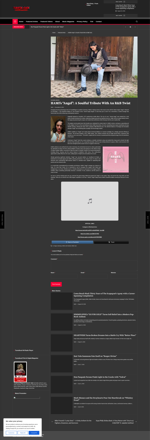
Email (83, 272)
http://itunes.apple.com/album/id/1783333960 (90, 237)
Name (53, 272)
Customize (11, 433)
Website (113, 272)
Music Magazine (68, 21)
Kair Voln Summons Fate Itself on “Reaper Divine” (95, 356)
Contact (99, 21)
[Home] (15, 21)
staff (52, 107)
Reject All (22, 433)
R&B (73, 246)
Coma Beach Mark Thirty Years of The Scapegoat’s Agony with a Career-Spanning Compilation (125, 6)
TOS (91, 21)
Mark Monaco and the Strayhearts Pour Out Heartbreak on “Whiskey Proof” (103, 399)
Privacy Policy (82, 21)
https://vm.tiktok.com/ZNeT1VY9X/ (90, 233)
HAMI (63, 246)
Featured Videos (46, 21)
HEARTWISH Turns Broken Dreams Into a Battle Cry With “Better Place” (105, 335)
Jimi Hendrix (68, 246)
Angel (55, 246)
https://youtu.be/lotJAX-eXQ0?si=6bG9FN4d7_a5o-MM (89, 230)
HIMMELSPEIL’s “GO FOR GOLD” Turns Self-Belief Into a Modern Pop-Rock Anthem (104, 315)
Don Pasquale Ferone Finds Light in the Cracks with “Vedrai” (100, 377)
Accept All (34, 433)
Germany (59, 246)
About (57, 21)
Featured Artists (32, 21)
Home (21, 21)
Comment (54, 259)
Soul (75, 246)
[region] (22, 427)
